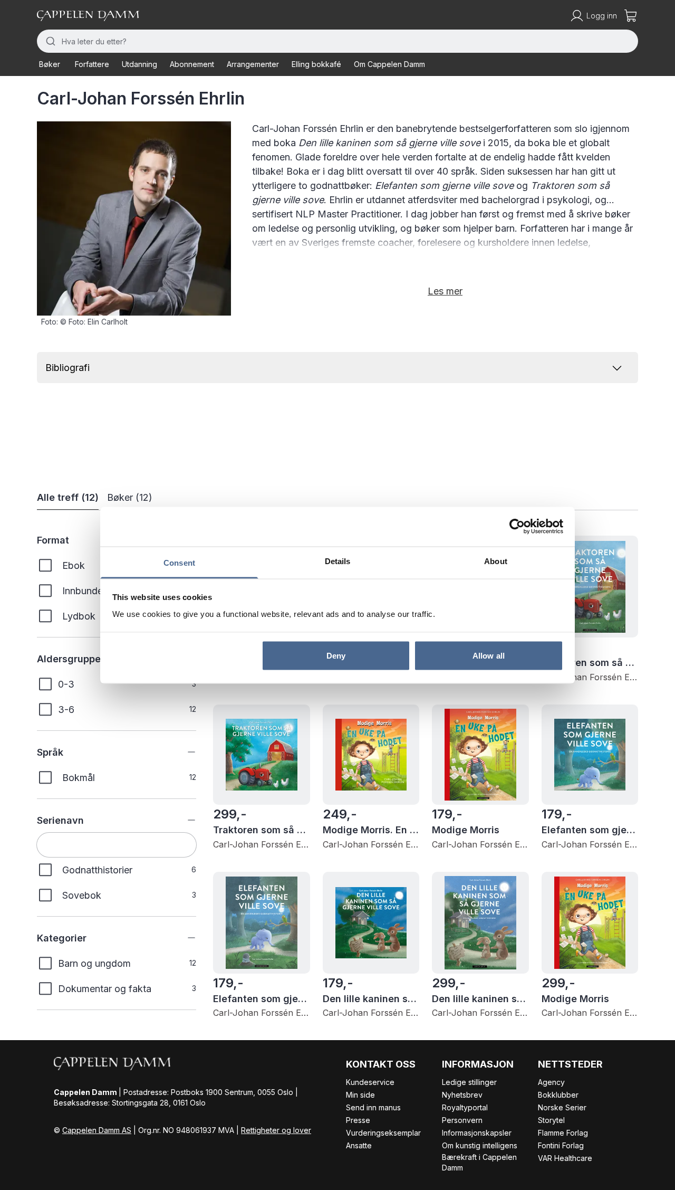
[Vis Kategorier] (183, 937)
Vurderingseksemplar (383, 1132)
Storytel (551, 1120)
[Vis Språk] (183, 752)
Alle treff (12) (68, 497)
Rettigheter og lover (276, 1130)
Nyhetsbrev (462, 1094)
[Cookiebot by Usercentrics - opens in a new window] (517, 527)
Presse (358, 1120)
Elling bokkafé (316, 64)
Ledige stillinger (469, 1082)
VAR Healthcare (565, 1158)
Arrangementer (253, 64)
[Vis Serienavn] (183, 820)
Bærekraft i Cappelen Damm (479, 1162)
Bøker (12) (129, 497)
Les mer (445, 291)
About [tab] (495, 560)
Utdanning (139, 64)
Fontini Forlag (561, 1145)
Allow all (488, 655)
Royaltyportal (465, 1107)
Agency (551, 1082)
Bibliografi (67, 367)
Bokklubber (558, 1094)
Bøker (49, 64)
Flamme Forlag (563, 1132)
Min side (360, 1094)
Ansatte (359, 1145)
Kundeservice (370, 1082)
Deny (335, 655)
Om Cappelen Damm (389, 64)
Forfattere (92, 64)
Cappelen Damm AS (96, 1130)
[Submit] (49, 41)
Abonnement (192, 64)
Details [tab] (338, 560)
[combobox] (337, 41)
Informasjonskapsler (477, 1132)
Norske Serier (562, 1107)
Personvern (462, 1120)
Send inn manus (373, 1107)
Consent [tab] (179, 562)
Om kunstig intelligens (479, 1145)
